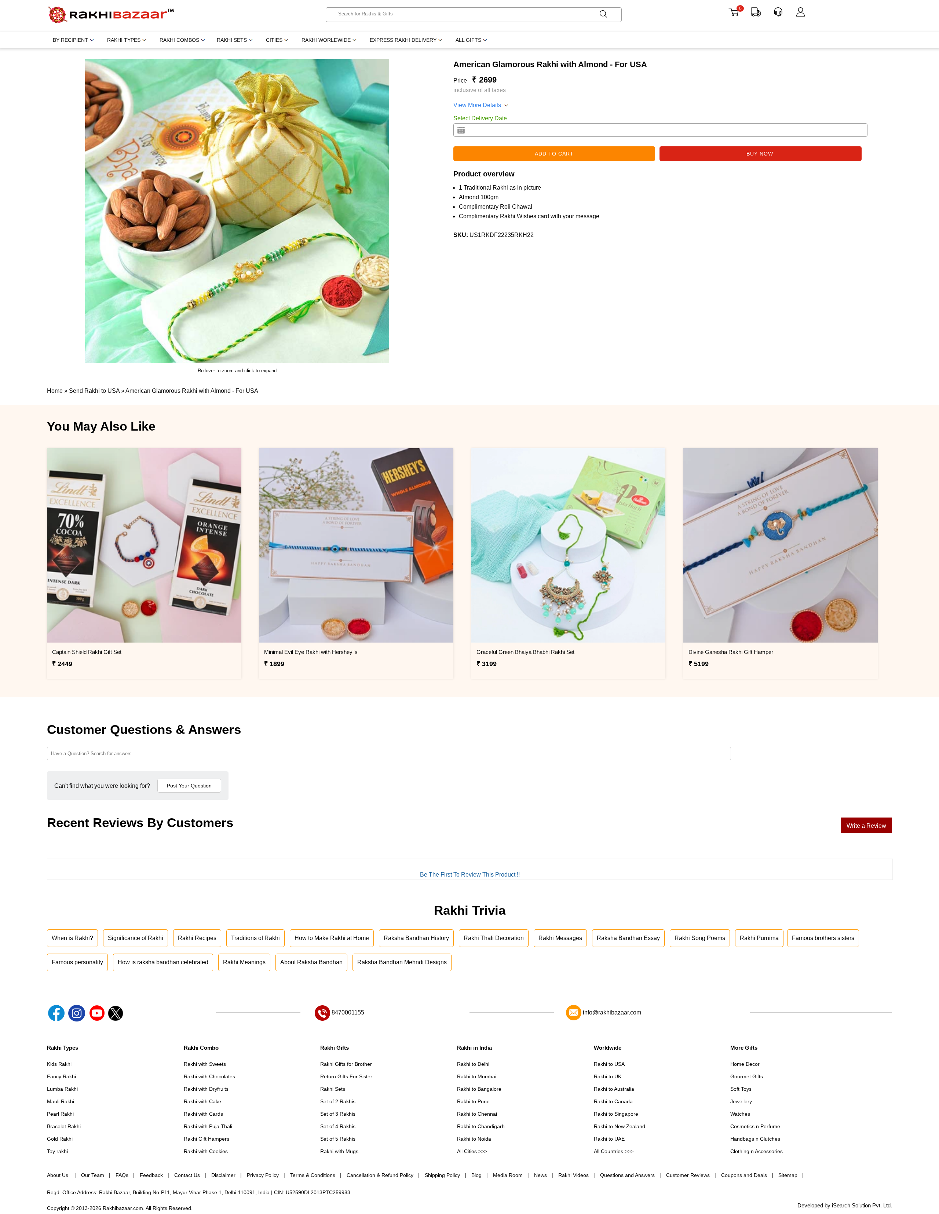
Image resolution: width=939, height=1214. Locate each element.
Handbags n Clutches (755, 1139)
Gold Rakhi (60, 1139)
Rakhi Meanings (244, 962)
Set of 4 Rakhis (337, 1126)
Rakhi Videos (573, 1175)
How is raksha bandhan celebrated (163, 962)
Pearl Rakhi (60, 1114)
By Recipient (70, 40)
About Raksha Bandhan (311, 962)
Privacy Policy (263, 1175)
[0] (733, 14)
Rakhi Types (123, 40)
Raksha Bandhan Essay (628, 938)
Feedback (151, 1175)
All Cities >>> (472, 1151)
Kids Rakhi (59, 1064)
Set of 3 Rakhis (337, 1114)
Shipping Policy (442, 1175)
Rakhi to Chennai (477, 1114)
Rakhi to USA (609, 1064)
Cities (274, 40)
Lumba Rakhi (62, 1089)
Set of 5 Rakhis (337, 1139)
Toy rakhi (57, 1151)
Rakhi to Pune (473, 1101)
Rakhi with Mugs (339, 1151)
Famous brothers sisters (823, 938)
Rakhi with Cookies (206, 1151)
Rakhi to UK (607, 1076)
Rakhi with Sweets (205, 1064)
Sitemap (787, 1175)
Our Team (92, 1175)
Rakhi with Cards (203, 1114)
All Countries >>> (613, 1151)
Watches (740, 1114)
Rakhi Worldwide (326, 40)
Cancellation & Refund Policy (380, 1175)
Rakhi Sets (232, 40)
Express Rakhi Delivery (403, 40)
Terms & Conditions (312, 1175)
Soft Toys (741, 1089)
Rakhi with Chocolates (209, 1076)
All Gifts (468, 40)
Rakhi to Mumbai (476, 1076)
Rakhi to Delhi (473, 1064)
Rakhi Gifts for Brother (346, 1064)
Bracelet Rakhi (64, 1126)
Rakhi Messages (560, 938)
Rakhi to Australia (614, 1089)
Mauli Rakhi (60, 1101)
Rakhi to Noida (474, 1139)
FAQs (122, 1175)
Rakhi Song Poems (700, 938)
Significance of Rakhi (135, 938)
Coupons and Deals (744, 1175)
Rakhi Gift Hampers (206, 1139)
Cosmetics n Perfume (755, 1126)
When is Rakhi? (72, 938)
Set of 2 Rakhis (337, 1101)
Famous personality (77, 962)
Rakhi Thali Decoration (494, 938)
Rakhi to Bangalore (479, 1089)
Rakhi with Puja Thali (208, 1126)
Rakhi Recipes (197, 938)
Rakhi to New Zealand (619, 1126)
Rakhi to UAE (609, 1139)
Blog (476, 1175)
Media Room (508, 1175)
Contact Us (187, 1175)
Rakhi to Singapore (616, 1114)
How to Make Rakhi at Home (332, 938)
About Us (58, 1175)
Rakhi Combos (179, 40)
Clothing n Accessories (756, 1151)
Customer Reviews (688, 1175)
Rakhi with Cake (202, 1101)
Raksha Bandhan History (416, 938)
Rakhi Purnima (759, 938)
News (540, 1175)
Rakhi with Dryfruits (206, 1089)
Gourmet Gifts (746, 1076)
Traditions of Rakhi (255, 938)
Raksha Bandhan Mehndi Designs (402, 962)
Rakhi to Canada (613, 1101)
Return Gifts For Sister (346, 1076)
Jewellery (741, 1101)
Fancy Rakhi (61, 1076)
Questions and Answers (627, 1175)
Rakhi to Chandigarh (481, 1126)
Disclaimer (223, 1175)
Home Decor (745, 1064)
